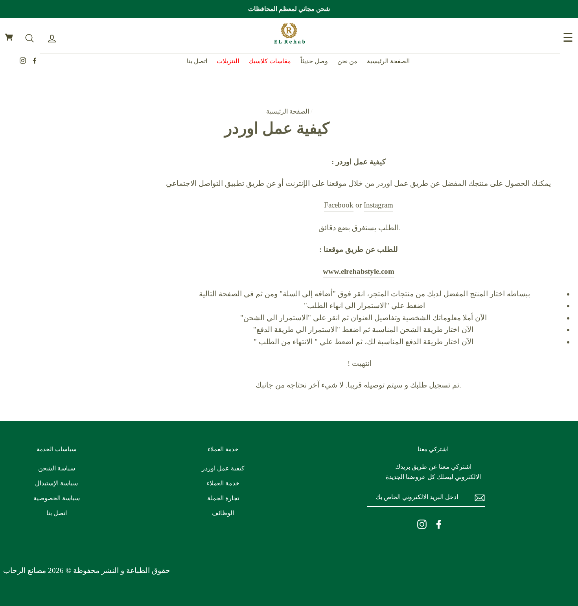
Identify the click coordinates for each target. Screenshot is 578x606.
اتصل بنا (197, 61)
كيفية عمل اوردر (223, 468)
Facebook (338, 205)
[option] (289, 9)
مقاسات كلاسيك (270, 61)
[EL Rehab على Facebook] (439, 524)
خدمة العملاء (222, 483)
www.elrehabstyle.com (358, 271)
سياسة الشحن (56, 468)
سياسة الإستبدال (56, 483)
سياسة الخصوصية (56, 498)
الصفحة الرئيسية (388, 61)
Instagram (378, 205)
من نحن (347, 61)
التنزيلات (228, 61)
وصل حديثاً (314, 61)
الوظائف (223, 513)
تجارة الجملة (223, 498)
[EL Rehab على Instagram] (422, 524)
